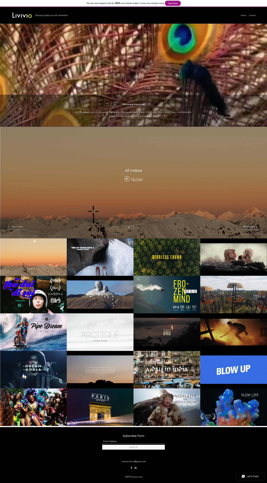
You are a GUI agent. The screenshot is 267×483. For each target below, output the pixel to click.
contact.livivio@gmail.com (134, 461)
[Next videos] (263, 332)
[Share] (130, 227)
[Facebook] (131, 467)
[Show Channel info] (137, 227)
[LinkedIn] (135, 467)
